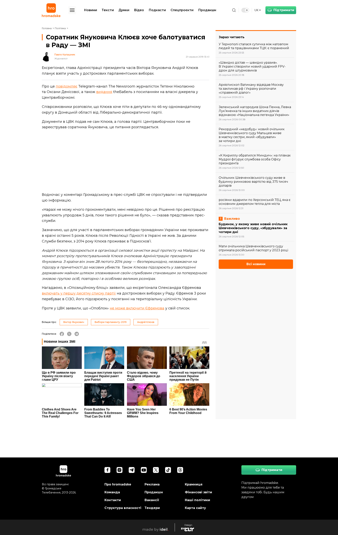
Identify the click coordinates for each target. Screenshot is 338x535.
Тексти (108, 10)
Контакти (112, 500)
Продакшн (207, 10)
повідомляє (66, 86)
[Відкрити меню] (72, 10)
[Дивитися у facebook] (107, 470)
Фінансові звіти (198, 492)
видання (104, 92)
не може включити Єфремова (137, 308)
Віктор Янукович (73, 322)
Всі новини (255, 264)
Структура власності (122, 508)
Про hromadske (117, 484)
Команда (112, 492)
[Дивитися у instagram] (119, 470)
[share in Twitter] (69, 334)
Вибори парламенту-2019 (111, 322)
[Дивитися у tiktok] (168, 470)
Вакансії (152, 500)
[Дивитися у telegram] (132, 470)
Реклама (152, 484)
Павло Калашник (64, 54)
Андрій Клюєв (145, 322)
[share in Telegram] (77, 334)
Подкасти (157, 10)
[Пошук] (234, 10)
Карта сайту (195, 508)
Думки (124, 10)
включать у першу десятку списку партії (79, 293)
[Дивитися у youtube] (144, 470)
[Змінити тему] (245, 10)
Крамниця (193, 484)
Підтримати (283, 10)
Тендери (152, 508)
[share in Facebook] (62, 334)
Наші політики (197, 500)
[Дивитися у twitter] (156, 470)
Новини (90, 10)
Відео (139, 10)
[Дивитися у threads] (180, 470)
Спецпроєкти (182, 10)
